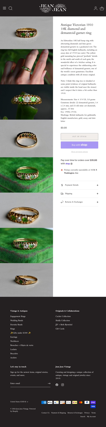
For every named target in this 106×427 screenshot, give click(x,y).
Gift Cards (60, 329)
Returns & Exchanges (73, 202)
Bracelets (14, 353)
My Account (91, 416)
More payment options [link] (79, 151)
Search (82, 416)
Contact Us (45, 412)
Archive (13, 358)
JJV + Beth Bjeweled (64, 325)
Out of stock (79, 136)
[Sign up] (49, 383)
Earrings (13, 337)
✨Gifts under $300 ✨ (20, 333)
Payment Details (71, 185)
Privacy (87, 412)
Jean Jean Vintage (22, 408)
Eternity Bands (16, 325)
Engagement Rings (17, 316)
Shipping (68, 193)
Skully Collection (63, 320)
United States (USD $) (18, 402)
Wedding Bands (16, 320)
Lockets (13, 349)
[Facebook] (57, 384)
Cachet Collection (63, 316)
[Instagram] (62, 384)
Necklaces (14, 341)
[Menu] (4, 8)
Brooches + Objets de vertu (21, 345)
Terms (93, 412)
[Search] (10, 8)
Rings (12, 329)
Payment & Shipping (58, 412)
